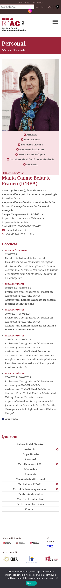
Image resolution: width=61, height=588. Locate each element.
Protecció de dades (31, 494)
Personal (19, 50)
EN (42, 7)
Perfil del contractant (30, 499)
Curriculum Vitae (15, 172)
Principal (31, 134)
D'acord (31, 583)
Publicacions (31, 139)
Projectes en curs (31, 144)
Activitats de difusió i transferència (31, 159)
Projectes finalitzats (32, 149)
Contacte (30, 509)
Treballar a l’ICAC (29, 484)
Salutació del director (30, 444)
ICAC (24, 25)
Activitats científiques (32, 154)
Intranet (38, 2)
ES (37, 7)
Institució (29, 449)
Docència (32, 164)
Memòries (30, 469)
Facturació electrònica (31, 504)
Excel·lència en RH (29, 464)
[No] (57, 577)
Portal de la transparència (29, 489)
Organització (30, 454)
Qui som (7, 50)
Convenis (30, 474)
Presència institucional (30, 479)
